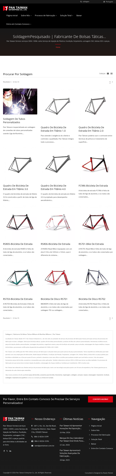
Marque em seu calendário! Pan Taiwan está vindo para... (72, 439)
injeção (85, 375)
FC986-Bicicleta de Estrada (93, 185)
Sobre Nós (25, 15)
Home (58, 47)
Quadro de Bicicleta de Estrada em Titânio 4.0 (53, 187)
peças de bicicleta (34, 375)
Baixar (79, 15)
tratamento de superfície (19, 377)
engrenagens (66, 375)
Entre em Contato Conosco (18, 24)
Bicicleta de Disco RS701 (54, 299)
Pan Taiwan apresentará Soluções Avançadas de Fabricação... (70, 453)
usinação (80, 375)
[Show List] (111, 73)
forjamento (100, 375)
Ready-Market (108, 473)
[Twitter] (7, 451)
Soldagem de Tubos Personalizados (14, 120)
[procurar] (81, 2)
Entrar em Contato (47, 377)
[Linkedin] (10, 451)
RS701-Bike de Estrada (91, 244)
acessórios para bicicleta (47, 375)
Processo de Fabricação (45, 15)
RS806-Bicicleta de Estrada (55, 244)
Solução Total (66, 15)
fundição (106, 375)
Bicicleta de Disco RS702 (92, 299)
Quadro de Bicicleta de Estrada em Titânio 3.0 (16, 187)
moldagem (8, 377)
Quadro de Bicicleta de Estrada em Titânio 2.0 (91, 129)
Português (109, 2)
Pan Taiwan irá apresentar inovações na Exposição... (71, 427)
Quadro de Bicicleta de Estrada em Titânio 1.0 (53, 129)
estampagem (92, 375)
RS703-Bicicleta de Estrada (18, 299)
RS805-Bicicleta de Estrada (18, 244)
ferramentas (58, 375)
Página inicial (12, 15)
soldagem (74, 375)
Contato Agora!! (100, 399)
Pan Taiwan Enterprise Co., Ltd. (26, 473)
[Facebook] (4, 451)
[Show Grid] (107, 73)
